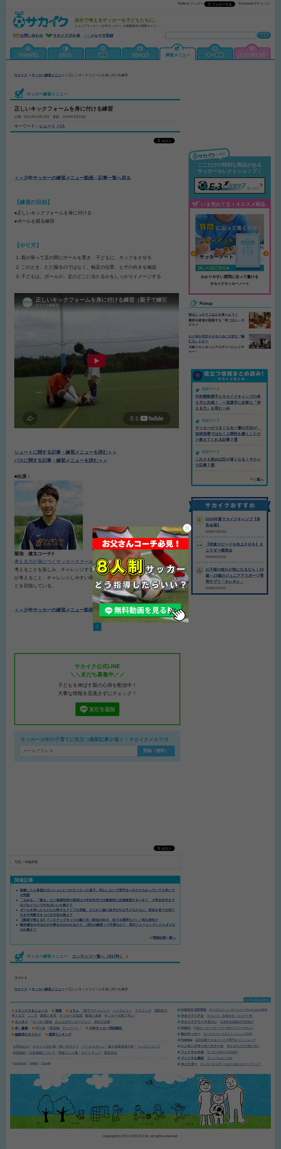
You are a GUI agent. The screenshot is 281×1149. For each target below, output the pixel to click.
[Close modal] (187, 528)
